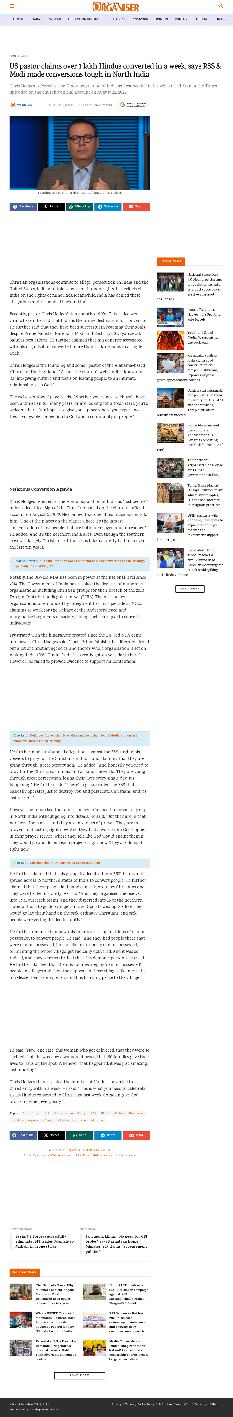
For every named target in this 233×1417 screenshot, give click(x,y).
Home (18, 19)
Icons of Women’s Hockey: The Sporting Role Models (204, 314)
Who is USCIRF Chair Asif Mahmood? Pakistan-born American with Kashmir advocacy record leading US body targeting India (55, 1322)
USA (97, 105)
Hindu (105, 1114)
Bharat (35, 19)
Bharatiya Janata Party (70, 1114)
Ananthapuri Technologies (44, 1410)
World (55, 19)
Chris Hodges (31, 1114)
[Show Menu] (12, 7)
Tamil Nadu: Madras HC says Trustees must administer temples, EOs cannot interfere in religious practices (205, 495)
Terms (129, 1405)
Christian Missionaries (129, 1114)
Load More (79, 1376)
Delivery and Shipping (208, 1405)
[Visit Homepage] (116, 6)
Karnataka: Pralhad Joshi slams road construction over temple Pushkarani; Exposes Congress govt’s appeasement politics (187, 368)
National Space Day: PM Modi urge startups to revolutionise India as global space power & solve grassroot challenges (190, 287)
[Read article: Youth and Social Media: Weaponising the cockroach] (170, 340)
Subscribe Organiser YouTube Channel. (79, 1150)
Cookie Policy (146, 1405)
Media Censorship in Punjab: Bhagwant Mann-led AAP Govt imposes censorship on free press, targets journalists (128, 1350)
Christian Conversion (72, 1120)
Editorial (117, 19)
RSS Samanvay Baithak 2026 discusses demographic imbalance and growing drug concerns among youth (127, 1322)
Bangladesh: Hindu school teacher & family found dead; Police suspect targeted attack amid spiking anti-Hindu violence (190, 563)
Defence (203, 19)
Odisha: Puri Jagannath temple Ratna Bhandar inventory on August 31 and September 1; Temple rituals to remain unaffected (190, 403)
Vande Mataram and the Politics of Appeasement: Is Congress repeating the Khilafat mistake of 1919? (190, 438)
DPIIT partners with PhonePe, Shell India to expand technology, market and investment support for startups (190, 528)
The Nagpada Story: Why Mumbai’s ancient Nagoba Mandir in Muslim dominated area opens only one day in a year (55, 1294)
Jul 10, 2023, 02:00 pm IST (57, 105)
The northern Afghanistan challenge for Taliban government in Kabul (205, 468)
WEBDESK (24, 105)
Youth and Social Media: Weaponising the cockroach (203, 337)
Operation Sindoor (84, 19)
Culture (182, 19)
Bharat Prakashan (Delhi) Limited (31, 1405)
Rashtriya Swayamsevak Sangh (32, 1120)
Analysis (140, 19)
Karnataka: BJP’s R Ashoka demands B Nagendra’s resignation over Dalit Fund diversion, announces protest (56, 1350)
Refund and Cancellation (174, 1405)
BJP (47, 1114)
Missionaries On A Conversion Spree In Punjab (65, 863)
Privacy (116, 1405)
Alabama (97, 1120)
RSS (93, 1114)
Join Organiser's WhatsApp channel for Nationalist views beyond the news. (80, 1155)
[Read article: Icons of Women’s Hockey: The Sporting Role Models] (170, 317)
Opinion (161, 19)
